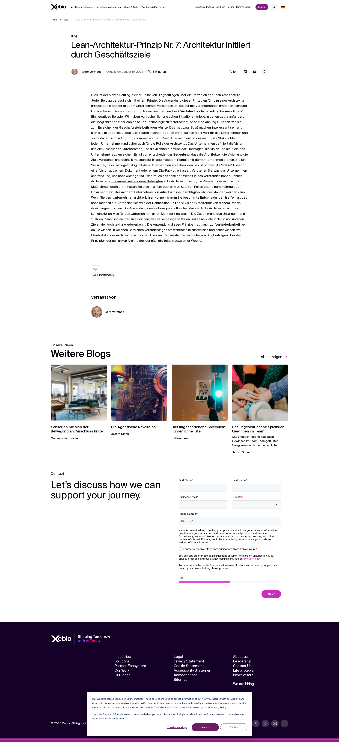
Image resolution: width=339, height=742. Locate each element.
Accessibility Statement (193, 670)
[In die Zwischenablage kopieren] (264, 71)
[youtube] (275, 723)
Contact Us (242, 666)
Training (230, 7)
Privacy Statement (189, 661)
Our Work (121, 670)
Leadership (242, 661)
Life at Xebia (243, 670)
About (248, 7)
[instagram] (284, 723)
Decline (234, 727)
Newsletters (243, 675)
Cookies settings (177, 727)
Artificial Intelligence (82, 7)
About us (240, 656)
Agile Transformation (103, 275)
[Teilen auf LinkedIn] (245, 71)
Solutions (220, 7)
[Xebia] (58, 7)
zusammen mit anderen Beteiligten (137, 181)
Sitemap (181, 679)
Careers (240, 7)
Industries (200, 7)
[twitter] (256, 723)
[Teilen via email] (254, 71)
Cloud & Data (131, 7)
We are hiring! (244, 684)
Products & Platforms (153, 7)
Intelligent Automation (109, 7)
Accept (205, 727)
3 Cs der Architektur (197, 203)
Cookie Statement (189, 666)
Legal (178, 656)
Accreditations (186, 675)
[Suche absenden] (274, 7)
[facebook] (265, 723)
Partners (210, 7)
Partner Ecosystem (130, 666)
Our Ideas (122, 675)
